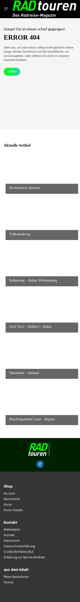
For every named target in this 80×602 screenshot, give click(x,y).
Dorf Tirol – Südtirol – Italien (30, 326)
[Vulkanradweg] (40, 217)
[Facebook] (40, 464)
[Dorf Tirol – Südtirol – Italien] (40, 310)
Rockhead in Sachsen (24, 188)
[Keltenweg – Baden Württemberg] (40, 264)
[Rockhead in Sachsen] (40, 171)
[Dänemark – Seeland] (40, 356)
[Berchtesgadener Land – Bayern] (40, 403)
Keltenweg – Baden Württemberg (33, 280)
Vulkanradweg (19, 234)
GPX (12, 180)
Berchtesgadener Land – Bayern (32, 419)
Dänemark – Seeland (24, 373)
